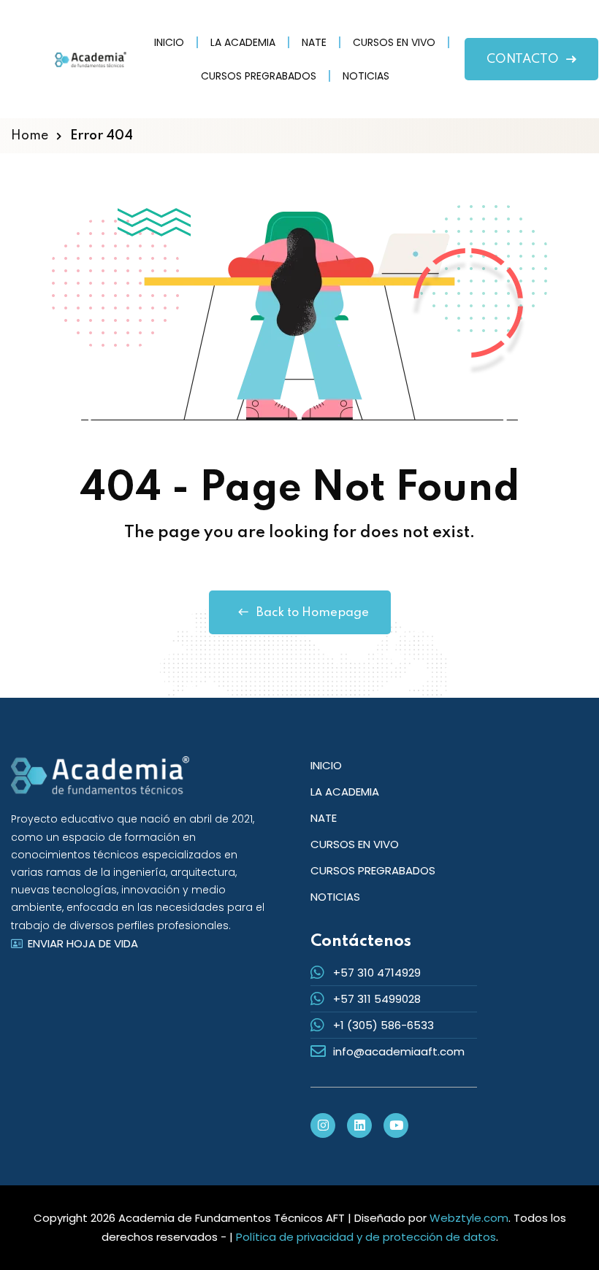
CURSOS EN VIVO (394, 42)
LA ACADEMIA (242, 42)
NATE (314, 42)
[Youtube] (396, 1125)
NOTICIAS (366, 76)
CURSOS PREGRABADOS (258, 76)
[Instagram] (322, 1125)
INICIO (169, 42)
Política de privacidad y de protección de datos (366, 1236)
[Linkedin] (359, 1125)
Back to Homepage (312, 613)
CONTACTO (523, 59)
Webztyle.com (469, 1217)
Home (29, 135)
